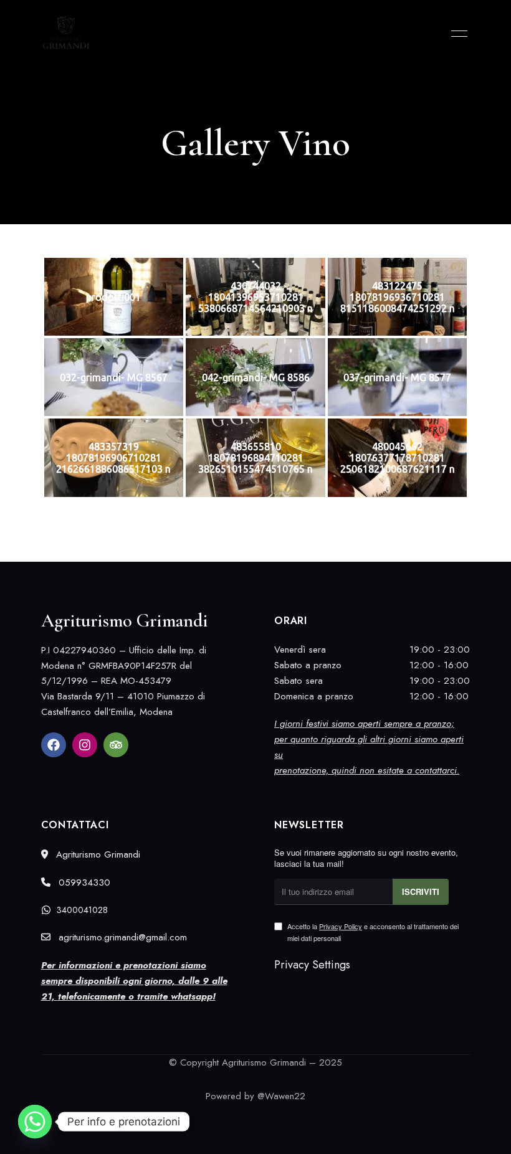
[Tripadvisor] (115, 744)
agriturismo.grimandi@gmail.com (121, 937)
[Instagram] (84, 744)
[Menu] (456, 33)
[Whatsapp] (35, 1121)
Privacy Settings (312, 965)
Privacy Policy (340, 926)
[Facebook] (53, 744)
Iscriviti (420, 891)
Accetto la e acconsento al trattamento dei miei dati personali (373, 931)
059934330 (82, 882)
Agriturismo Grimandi (96, 854)
